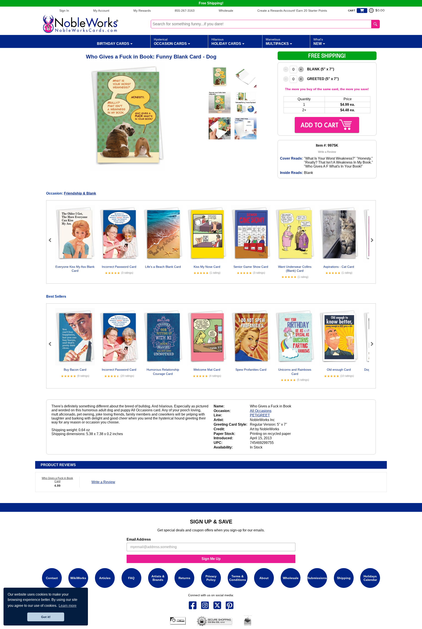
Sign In (64, 10)
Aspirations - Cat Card (338, 266)
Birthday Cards (113, 44)
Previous (52, 240)
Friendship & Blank (80, 193)
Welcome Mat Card (206, 369)
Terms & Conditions (237, 578)
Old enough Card (339, 369)
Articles (105, 578)
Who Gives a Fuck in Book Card (57, 480)
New (318, 42)
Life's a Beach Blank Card (163, 266)
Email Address (139, 539)
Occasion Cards (170, 42)
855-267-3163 (185, 10)
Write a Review (327, 151)
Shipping (344, 578)
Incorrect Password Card (119, 266)
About (264, 578)
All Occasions (260, 411)
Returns (184, 578)
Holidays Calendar (370, 578)
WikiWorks (78, 578)
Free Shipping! (211, 3)
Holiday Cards (226, 42)
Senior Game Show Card (250, 266)
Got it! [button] (46, 617)
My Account (101, 10)
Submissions (317, 578)
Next (370, 240)
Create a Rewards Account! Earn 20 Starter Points (292, 10)
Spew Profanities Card (250, 369)
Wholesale (226, 10)
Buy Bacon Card (75, 369)
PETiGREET (260, 415)
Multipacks (277, 42)
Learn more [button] (67, 605)
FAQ (131, 578)
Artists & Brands (157, 578)
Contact (52, 578)
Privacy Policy (211, 578)
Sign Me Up (211, 559)
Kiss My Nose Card (207, 266)
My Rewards (142, 10)
